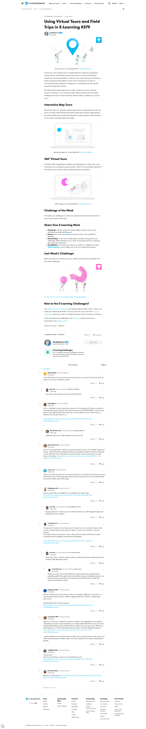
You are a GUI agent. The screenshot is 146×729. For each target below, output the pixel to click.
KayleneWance (52, 403)
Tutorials (45, 704)
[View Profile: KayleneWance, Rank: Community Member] (45, 404)
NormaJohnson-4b (55, 430)
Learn (35, 9)
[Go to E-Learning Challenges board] (47, 352)
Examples (74, 709)
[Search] (109, 3)
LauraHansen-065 (53, 616)
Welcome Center (90, 701)
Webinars (45, 706)
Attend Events (75, 717)
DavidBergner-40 (53, 488)
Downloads (75, 706)
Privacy (52, 725)
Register (114, 3)
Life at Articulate (104, 719)
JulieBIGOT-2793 (52, 650)
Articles (59, 703)
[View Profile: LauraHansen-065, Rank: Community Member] (45, 617)
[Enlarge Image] (73, 51)
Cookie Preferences (61, 725)
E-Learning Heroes (26, 9)
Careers (102, 716)
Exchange (74, 704)
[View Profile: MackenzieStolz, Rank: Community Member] (45, 373)
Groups (74, 714)
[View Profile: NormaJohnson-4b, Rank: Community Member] (47, 431)
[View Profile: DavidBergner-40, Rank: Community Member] (45, 489)
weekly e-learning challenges (57, 309)
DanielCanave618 (53, 589)
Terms (46, 725)
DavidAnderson (53, 32)
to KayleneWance (78, 430)
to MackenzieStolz (73, 389)
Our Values (103, 706)
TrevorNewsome (52, 523)
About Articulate (104, 701)
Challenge (82, 69)
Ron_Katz (52, 389)
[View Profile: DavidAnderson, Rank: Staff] (46, 34)
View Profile (93, 342)
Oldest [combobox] (104, 365)
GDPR (116, 706)
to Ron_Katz (77, 569)
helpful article (62, 321)
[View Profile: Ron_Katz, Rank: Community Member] (47, 390)
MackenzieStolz (52, 372)
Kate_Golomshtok (53, 670)
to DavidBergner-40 (74, 507)
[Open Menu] (123, 9)
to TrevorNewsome (73, 552)
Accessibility (103, 713)
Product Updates (62, 706)
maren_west (51, 469)
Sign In (121, 3)
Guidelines (89, 704)
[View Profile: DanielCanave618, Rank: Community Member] (45, 590)
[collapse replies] (40, 373)
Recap (89, 69)
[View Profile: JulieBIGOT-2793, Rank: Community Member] (45, 651)
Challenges (46, 709)
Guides (45, 701)
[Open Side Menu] (22, 3)
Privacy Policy (118, 704)
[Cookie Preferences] (2, 726)
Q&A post (76, 318)
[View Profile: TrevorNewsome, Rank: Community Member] (45, 524)
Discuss (74, 701)
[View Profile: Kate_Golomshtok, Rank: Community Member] (45, 671)
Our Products (103, 704)
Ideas (73, 712)
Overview (117, 701)
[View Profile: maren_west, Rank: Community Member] (45, 470)
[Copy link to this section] (74, 105)
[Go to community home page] (35, 3)
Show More (46, 369)
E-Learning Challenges (45, 9)
